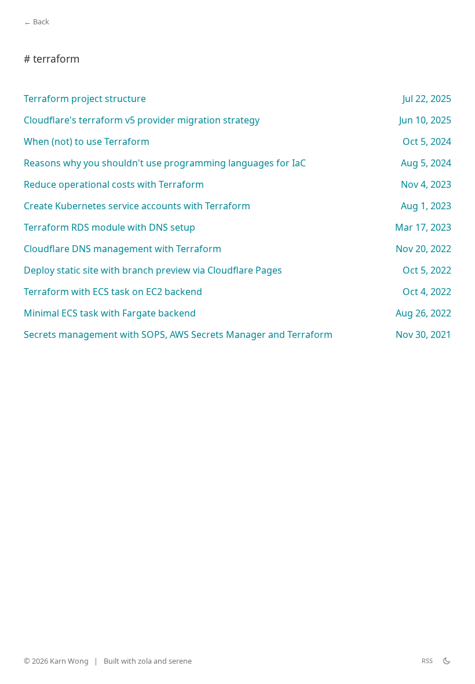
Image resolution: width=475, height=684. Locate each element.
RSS (427, 660)
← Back (36, 21)
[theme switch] (447, 661)
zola (145, 661)
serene (180, 661)
